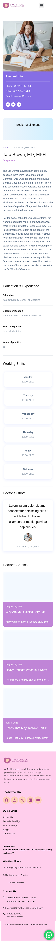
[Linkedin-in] (19, 104)
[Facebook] (6, 800)
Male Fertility (10, 825)
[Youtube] (38, 800)
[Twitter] (13, 104)
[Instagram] (14, 800)
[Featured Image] (28, 587)
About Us (8, 817)
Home (6, 147)
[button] (41, 5)
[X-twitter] (22, 800)
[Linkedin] (30, 800)
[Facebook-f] (8, 104)
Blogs (6, 829)
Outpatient (9, 160)
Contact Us (9, 833)
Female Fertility (11, 821)
